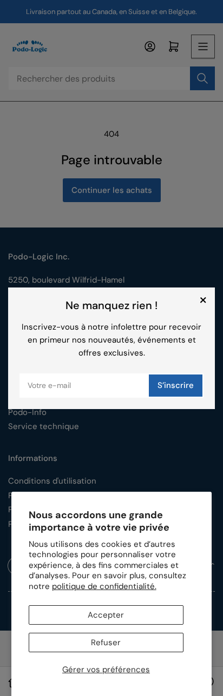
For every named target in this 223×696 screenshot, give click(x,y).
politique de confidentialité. (104, 586)
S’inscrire (176, 385)
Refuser (106, 642)
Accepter (106, 615)
